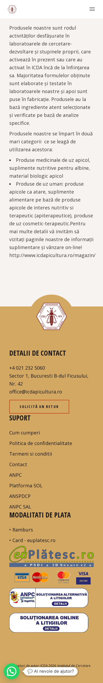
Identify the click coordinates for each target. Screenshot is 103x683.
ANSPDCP (20, 496)
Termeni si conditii (30, 454)
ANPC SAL (20, 506)
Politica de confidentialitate (40, 443)
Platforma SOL (26, 485)
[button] (12, 671)
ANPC (15, 475)
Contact (18, 464)
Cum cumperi (24, 432)
